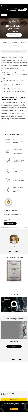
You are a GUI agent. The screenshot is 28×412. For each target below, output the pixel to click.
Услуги (4, 14)
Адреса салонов (14, 45)
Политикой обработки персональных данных (10, 405)
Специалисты (14, 42)
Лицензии (23, 42)
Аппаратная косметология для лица (14, 21)
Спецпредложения (13, 14)
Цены (22, 14)
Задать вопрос (14, 399)
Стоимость (5, 42)
